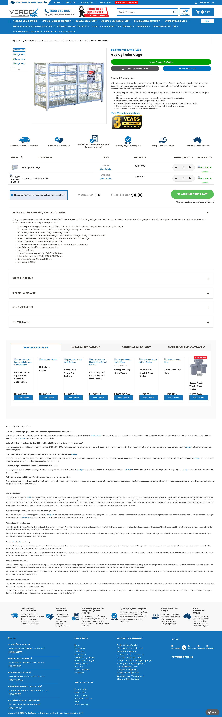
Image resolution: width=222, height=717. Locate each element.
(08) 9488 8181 (15, 708)
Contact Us (105, 2)
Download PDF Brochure (136, 68)
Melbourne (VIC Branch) (20, 658)
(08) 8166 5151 (15, 694)
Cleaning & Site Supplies (164, 26)
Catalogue (87, 2)
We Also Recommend (86, 347)
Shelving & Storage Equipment (72, 26)
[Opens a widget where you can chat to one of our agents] (212, 712)
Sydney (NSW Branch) (19, 644)
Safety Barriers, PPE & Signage (133, 26)
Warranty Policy (81, 695)
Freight (77, 701)
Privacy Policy (80, 689)
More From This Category (186, 347)
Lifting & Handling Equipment (56, 21)
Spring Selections (82, 669)
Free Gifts (78, 666)
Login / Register (205, 2)
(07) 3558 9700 (16, 680)
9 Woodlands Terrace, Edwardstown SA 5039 (28, 690)
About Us (70, 2)
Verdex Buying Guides (84, 657)
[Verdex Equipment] (23, 12)
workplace (50, 515)
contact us (26, 195)
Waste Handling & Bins (176, 21)
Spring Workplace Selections (58, 31)
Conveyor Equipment (86, 21)
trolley (185, 469)
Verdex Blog (79, 651)
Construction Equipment (26, 31)
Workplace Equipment (103, 26)
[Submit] (174, 12)
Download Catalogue (84, 660)
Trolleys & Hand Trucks (25, 21)
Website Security (81, 704)
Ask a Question (189, 68)
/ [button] (206, 11)
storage (189, 447)
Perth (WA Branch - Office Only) (24, 700)
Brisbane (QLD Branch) (19, 672)
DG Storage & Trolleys (76, 40)
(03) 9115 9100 (15, 666)
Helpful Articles (80, 654)
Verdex (29, 497)
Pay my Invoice (81, 663)
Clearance (79, 673)
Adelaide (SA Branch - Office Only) (25, 686)
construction (96, 435)
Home (57, 2)
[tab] (36, 347)
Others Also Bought (136, 347)
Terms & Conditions (83, 698)
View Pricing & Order (161, 62)
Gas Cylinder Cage (99, 40)
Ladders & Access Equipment (115, 21)
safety (22, 438)
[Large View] (19, 50)
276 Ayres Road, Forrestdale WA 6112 (25, 704)
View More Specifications (125, 113)
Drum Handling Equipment (147, 21)
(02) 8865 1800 (15, 652)
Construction (17, 542)
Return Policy (80, 692)
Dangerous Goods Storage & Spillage (32, 26)
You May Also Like (35, 347)
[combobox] (147, 12)
